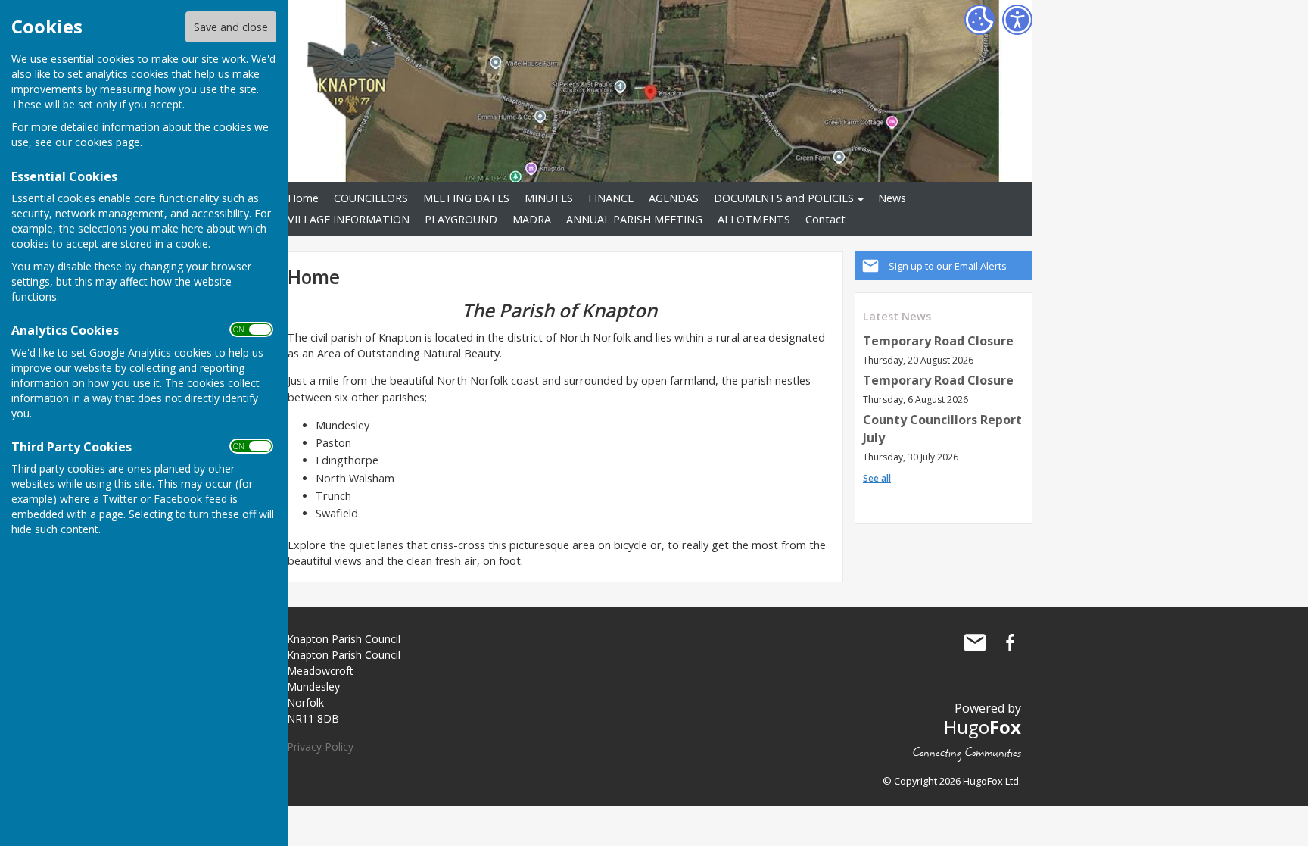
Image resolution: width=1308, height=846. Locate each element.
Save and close (231, 27)
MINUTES (549, 198)
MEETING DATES (466, 198)
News (892, 198)
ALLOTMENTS (754, 219)
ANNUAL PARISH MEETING (634, 219)
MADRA (531, 219)
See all (877, 478)
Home (303, 198)
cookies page (107, 142)
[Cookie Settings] (979, 20)
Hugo (982, 726)
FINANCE (611, 198)
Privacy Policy (320, 746)
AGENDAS (674, 198)
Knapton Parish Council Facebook (1009, 642)
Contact (825, 219)
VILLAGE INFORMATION (349, 219)
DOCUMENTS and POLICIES (784, 198)
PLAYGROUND (461, 219)
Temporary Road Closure (938, 340)
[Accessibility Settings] (1017, 20)
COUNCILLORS (371, 198)
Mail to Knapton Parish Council (975, 642)
